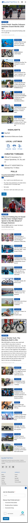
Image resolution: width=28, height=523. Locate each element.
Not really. (6, 187)
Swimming (18, 40)
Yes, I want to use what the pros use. (13, 180)
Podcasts (17, 480)
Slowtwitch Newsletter (11, 502)
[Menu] (25, 2)
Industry (18, 367)
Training (18, 105)
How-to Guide (18, 482)
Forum (16, 474)
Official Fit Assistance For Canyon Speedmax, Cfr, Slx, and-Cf (14, 159)
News (16, 50)
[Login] (22, 2)
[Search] (18, 2)
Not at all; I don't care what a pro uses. (13, 189)
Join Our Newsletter (9, 492)
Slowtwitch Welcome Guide (13, 136)
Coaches (8, 149)
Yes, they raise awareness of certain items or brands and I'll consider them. (15, 183)
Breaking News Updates (11, 505)
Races (14, 149)
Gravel (17, 60)
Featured (5, 22)
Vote (4, 194)
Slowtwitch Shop (9, 508)
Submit (6, 518)
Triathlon (18, 80)
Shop (16, 476)
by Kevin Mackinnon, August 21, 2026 (7, 362)
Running (3, 482)
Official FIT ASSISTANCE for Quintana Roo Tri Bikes (13, 166)
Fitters (20, 149)
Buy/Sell (7, 133)
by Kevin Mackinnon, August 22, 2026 (7, 229)
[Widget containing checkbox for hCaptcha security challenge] (14, 513)
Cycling (17, 70)
